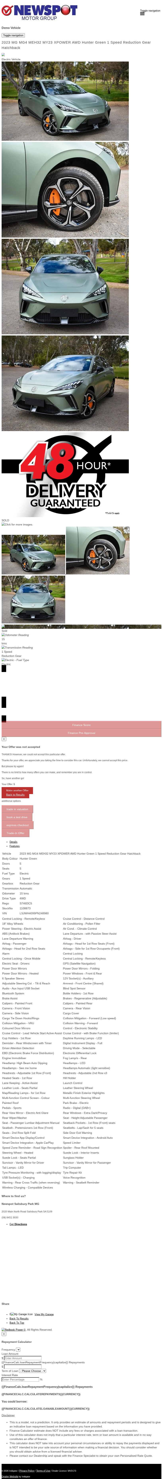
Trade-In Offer (15, 833)
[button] (81, 1415)
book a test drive (17, 817)
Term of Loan (10, 1370)
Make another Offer (17, 790)
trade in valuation (17, 809)
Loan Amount (10, 1353)
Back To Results (19, 1318)
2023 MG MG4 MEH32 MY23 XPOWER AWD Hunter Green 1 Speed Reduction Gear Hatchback (76, 45)
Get (18, 1224)
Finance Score (81, 725)
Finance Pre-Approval (81, 733)
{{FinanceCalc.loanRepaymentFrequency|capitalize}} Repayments (43, 1362)
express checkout (18, 825)
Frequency (8, 1349)
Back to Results (15, 794)
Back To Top (17, 1322)
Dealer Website (10, 1476)
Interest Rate (10, 1375)
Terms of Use (43, 1470)
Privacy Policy (26, 1470)
